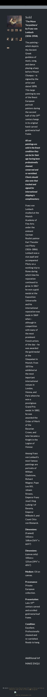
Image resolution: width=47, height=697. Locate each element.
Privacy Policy (33, 688)
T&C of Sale (24, 689)
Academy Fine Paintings (17, 688)
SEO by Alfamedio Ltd (23, 695)
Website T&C (14, 689)
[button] (41, 2)
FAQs (41, 688)
